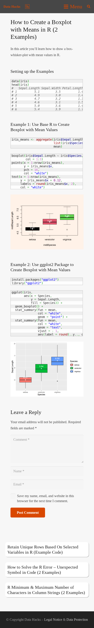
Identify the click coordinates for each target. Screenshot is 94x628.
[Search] (88, 6)
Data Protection (77, 619)
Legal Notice (53, 619)
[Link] (27, 6)
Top (89, 622)
